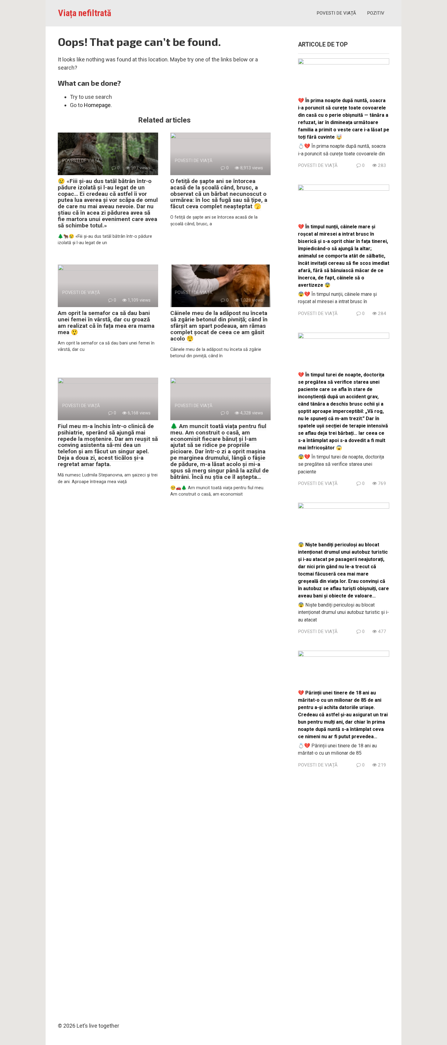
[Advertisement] (343, 893)
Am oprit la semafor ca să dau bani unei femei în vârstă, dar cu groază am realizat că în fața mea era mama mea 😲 (106, 323)
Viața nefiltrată (84, 13)
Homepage (97, 105)
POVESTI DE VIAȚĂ (336, 13)
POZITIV (375, 13)
